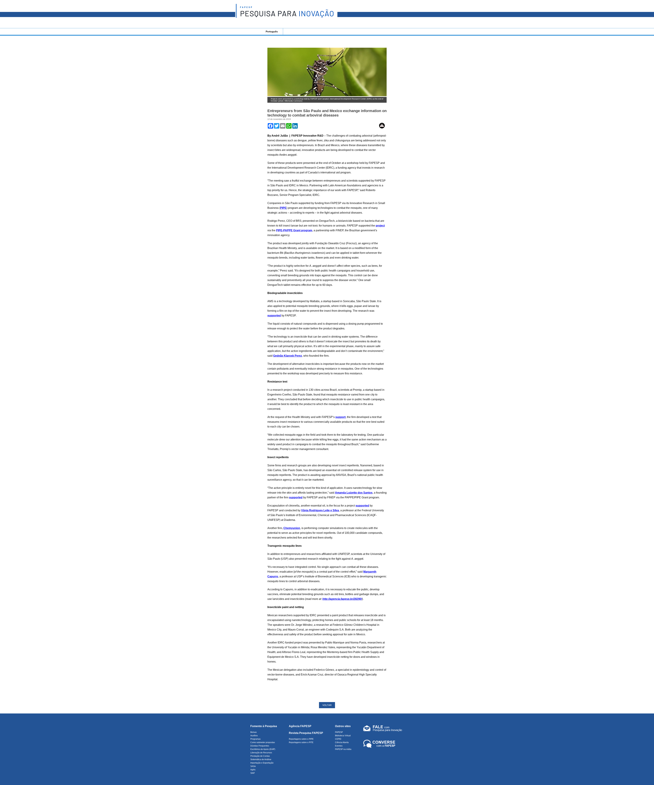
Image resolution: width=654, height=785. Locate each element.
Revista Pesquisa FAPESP (306, 733)
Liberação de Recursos (261, 752)
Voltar (327, 705)
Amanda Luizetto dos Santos (353, 492)
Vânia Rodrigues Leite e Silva (320, 510)
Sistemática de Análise (260, 759)
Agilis (252, 769)
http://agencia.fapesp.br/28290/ (342, 598)
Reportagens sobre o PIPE (301, 739)
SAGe (253, 766)
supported (274, 315)
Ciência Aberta (342, 742)
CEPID (338, 739)
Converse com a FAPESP (379, 744)
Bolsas (253, 732)
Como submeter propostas (262, 742)
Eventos (338, 746)
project (380, 225)
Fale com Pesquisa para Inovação (382, 729)
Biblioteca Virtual (343, 735)
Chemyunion (291, 528)
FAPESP (339, 732)
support (340, 417)
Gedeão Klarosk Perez (287, 355)
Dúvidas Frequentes (259, 746)
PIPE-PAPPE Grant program (294, 230)
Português (272, 31)
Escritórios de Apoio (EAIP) (262, 749)
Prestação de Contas (260, 756)
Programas (255, 739)
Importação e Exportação (262, 763)
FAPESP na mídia (343, 749)
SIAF (252, 773)
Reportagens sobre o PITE (301, 742)
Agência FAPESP (300, 726)
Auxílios (254, 735)
